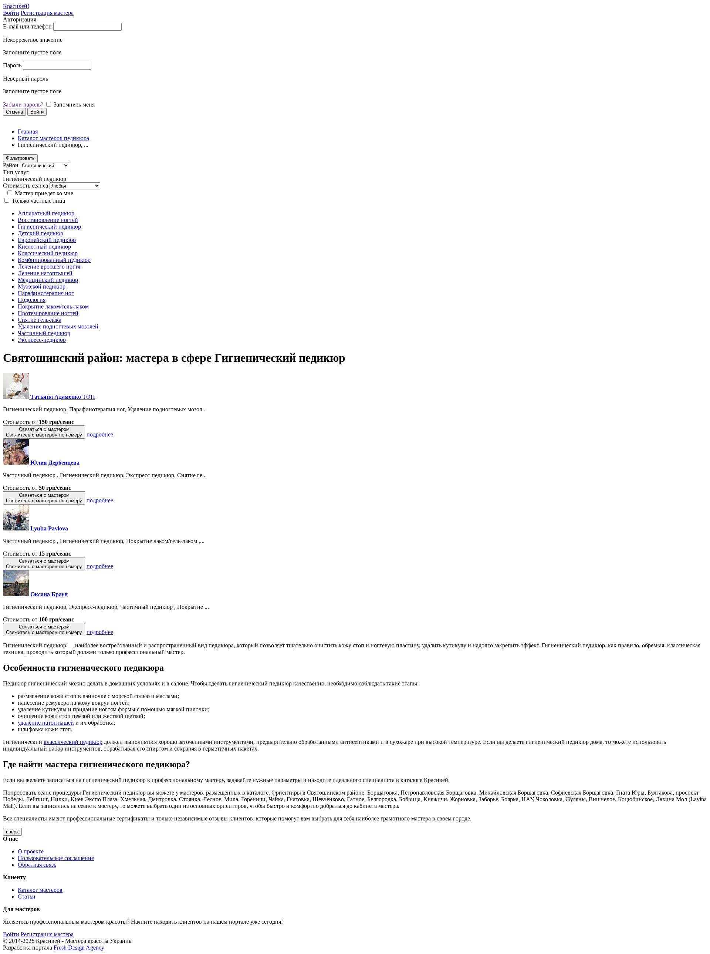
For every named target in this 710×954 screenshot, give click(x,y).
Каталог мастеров (40, 890)
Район (10, 165)
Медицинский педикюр (48, 280)
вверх (12, 832)
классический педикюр (73, 742)
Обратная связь (37, 865)
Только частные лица (38, 201)
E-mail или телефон (27, 26)
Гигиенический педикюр (49, 226)
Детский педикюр (40, 233)
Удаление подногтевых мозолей (58, 326)
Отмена (14, 112)
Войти (11, 13)
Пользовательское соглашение (56, 858)
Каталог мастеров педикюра (53, 138)
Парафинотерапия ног (46, 293)
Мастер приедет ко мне (44, 193)
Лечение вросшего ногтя (49, 266)
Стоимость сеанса (25, 185)
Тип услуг (16, 172)
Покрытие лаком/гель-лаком (53, 306)
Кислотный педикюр (44, 246)
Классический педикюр (48, 253)
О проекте (31, 851)
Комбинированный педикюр (54, 260)
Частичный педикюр (44, 333)
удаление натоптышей (46, 722)
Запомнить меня (74, 104)
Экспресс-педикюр (42, 340)
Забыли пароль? (23, 104)
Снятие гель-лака (39, 320)
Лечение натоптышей (45, 273)
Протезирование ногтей (48, 313)
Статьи (27, 896)
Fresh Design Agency (79, 947)
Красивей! (16, 6)
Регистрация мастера (47, 13)
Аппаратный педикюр (46, 213)
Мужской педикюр (41, 286)
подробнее (100, 434)
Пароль (12, 65)
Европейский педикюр (47, 240)
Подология (31, 300)
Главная (28, 131)
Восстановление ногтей (48, 220)
